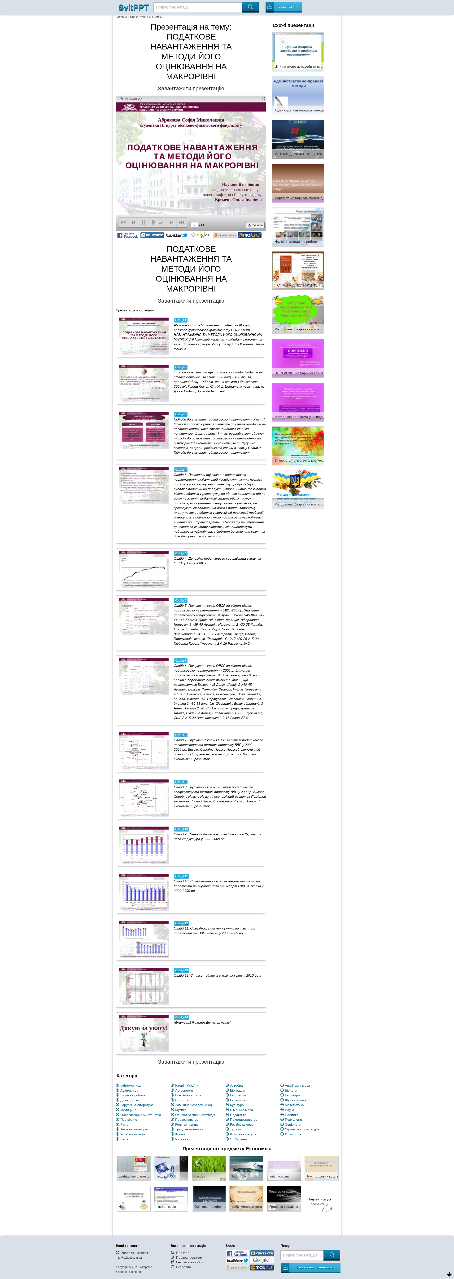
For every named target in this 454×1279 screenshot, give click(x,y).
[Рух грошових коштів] (321, 1168)
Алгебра (236, 1085)
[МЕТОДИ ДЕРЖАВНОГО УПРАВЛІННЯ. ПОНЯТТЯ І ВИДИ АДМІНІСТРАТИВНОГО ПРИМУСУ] (298, 139)
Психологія (293, 1119)
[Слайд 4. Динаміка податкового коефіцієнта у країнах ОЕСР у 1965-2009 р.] (144, 569)
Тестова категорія (134, 1129)
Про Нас (182, 1253)
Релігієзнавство (187, 1124)
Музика (180, 1110)
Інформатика (130, 1085)
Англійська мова (297, 1085)
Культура (237, 1105)
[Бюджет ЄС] (171, 1168)
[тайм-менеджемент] (246, 1198)
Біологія (291, 1090)
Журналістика (295, 1100)
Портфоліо (128, 1119)
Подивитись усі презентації (319, 1201)
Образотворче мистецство (140, 1115)
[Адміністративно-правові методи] (298, 95)
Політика (291, 1115)
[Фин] (133, 1198)
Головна (121, 17)
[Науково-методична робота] (298, 227)
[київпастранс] (284, 1168)
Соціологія (293, 1124)
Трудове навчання (189, 1129)
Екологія (181, 1100)
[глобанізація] (171, 1198)
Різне (124, 1124)
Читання (181, 1139)
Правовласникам (189, 1257)
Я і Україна (238, 1139)
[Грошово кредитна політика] (284, 1198)
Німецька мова (241, 1110)
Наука (289, 1110)
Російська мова (241, 1124)
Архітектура (129, 1090)
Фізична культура (243, 1134)
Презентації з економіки (146, 17)
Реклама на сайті (189, 1262)
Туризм (235, 1129)
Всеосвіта (183, 1267)
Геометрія (293, 1095)
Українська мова (133, 1134)
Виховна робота (132, 1095)
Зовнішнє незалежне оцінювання (197, 1105)
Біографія (237, 1090)
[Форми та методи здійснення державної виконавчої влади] (298, 183)
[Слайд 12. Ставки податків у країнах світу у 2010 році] (144, 986)
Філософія (293, 1134)
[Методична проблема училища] (298, 402)
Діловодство (129, 1100)
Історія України (186, 1085)
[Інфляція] (246, 1168)
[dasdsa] (209, 1168)
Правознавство (186, 1119)
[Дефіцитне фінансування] (133, 1168)
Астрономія (184, 1090)
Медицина (128, 1110)
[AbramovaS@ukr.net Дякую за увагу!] (144, 1033)
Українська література (302, 1129)
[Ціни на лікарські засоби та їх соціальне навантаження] (298, 51)
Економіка (238, 1100)
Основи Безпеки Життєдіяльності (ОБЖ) (197, 1115)
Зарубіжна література (137, 1105)
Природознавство (243, 1119)
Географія (238, 1095)
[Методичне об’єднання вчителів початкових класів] (298, 314)
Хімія (124, 1139)
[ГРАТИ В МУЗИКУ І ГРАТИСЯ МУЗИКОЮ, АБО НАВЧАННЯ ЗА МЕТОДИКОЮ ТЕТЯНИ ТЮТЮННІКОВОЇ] (298, 270)
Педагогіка (238, 1115)
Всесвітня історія (188, 1095)
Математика (294, 1105)
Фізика (180, 1134)
